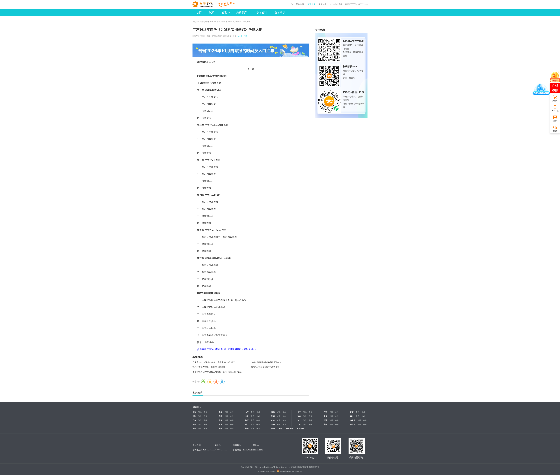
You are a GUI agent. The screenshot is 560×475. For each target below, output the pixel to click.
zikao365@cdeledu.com (253, 450)
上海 (194, 416)
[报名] (250, 50)
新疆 (247, 429)
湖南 (299, 416)
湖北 (220, 416)
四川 (352, 416)
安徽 (220, 412)
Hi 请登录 (311, 4)
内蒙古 (352, 420)
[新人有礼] (555, 76)
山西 (247, 412)
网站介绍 (196, 445)
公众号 (555, 121)
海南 (247, 416)
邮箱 (280, 429)
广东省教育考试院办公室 (221, 36)
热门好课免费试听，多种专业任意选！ (209, 367)
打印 (245, 36)
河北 (299, 420)
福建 (273, 412)
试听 (211, 12)
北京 (194, 412)
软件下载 (300, 429)
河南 (273, 424)
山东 (273, 420)
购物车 (555, 101)
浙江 (247, 424)
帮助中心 (257, 445)
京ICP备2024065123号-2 (267, 471)
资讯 (224, 12)
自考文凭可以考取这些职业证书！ (266, 362)
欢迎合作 (217, 445)
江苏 (325, 412)
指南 (273, 429)
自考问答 (279, 12)
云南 (352, 412)
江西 (273, 416)
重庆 (325, 416)
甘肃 (220, 424)
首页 (199, 12)
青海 (194, 429)
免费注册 (322, 4)
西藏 (325, 420)
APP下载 (555, 111)
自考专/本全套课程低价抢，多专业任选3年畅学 (213, 362)
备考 (205, 412)
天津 (194, 424)
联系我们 (237, 445)
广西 (299, 424)
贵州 (325, 424)
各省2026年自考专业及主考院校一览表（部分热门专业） (218, 372)
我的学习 (300, 4)
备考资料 (261, 12)
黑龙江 (352, 424)
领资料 (555, 131)
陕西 (247, 420)
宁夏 (220, 429)
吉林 (220, 420)
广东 (194, 420)
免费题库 (241, 12)
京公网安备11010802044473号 (290, 471)
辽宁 (299, 412)
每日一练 (289, 429)
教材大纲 (209, 22)
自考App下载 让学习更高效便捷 (265, 367)
